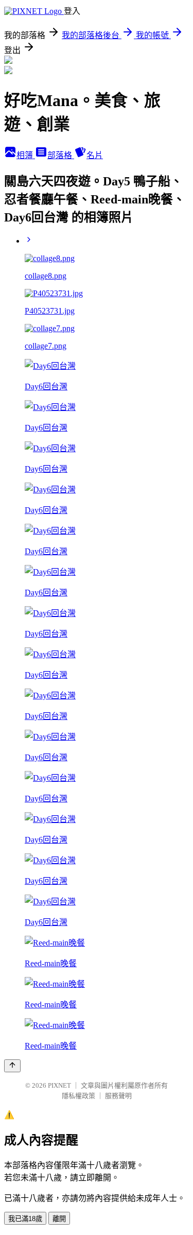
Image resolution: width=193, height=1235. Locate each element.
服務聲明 (118, 1096)
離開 (59, 1219)
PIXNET (59, 1085)
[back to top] (12, 1065)
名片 (94, 155)
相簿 (25, 155)
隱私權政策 (78, 1096)
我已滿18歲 (25, 1219)
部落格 (60, 155)
